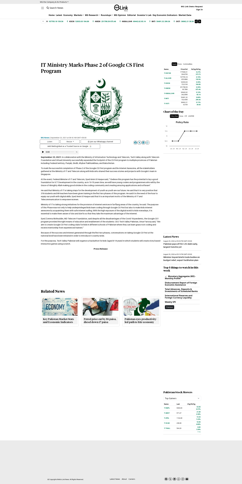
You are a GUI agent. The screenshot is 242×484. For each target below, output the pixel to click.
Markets (78, 15)
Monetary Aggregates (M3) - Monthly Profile (180, 277)
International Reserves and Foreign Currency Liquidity (178, 296)
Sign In (199, 9)
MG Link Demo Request (192, 6)
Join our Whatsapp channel (101, 141)
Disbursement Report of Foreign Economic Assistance (181, 283)
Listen (49, 141)
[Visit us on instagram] (183, 479)
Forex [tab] (180, 64)
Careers (132, 479)
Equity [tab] (174, 64)
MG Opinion (120, 15)
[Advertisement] (121, 41)
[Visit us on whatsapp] (178, 479)
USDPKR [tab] (191, 116)
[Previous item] (196, 21)
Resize (69, 141)
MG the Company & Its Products (53, 2)
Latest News (115, 479)
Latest (59, 15)
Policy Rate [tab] (174, 116)
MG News (45, 137)
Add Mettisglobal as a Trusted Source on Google (68, 146)
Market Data (185, 15)
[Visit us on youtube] (187, 479)
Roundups (106, 15)
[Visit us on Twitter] (170, 479)
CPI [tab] (186, 116)
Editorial (131, 15)
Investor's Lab (144, 15)
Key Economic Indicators (165, 15)
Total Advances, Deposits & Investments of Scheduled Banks (181, 290)
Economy (68, 15)
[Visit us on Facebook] (166, 479)
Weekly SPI (170, 302)
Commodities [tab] (187, 64)
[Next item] (199, 21)
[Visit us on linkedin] (174, 479)
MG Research (91, 15)
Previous (169, 307)
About (124, 479)
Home (52, 15)
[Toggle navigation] (42, 8)
